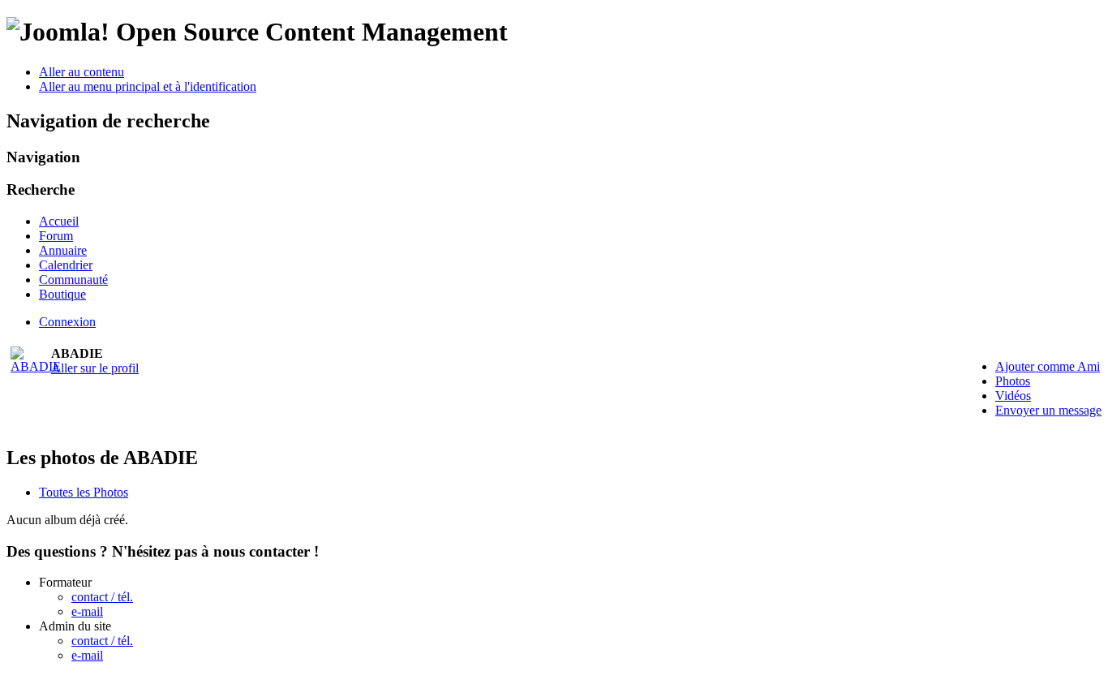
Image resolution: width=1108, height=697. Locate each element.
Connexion (67, 322)
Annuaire (63, 250)
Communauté (73, 279)
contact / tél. (102, 597)
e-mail (87, 611)
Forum (56, 236)
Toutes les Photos (83, 492)
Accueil (59, 221)
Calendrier (65, 265)
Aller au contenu (81, 72)
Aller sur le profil (95, 368)
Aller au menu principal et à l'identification (147, 86)
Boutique (62, 294)
